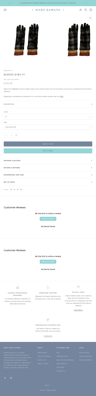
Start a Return (62, 363)
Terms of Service (85, 356)
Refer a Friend (43, 363)
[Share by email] (21, 190)
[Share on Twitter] (14, 190)
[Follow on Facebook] (5, 378)
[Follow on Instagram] (11, 378)
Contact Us (48, 336)
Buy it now (48, 151)
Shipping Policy (62, 356)
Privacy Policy (84, 352)
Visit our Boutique (44, 356)
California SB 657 (85, 360)
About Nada (42, 352)
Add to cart (48, 144)
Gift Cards (60, 367)
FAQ (58, 352)
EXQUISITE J (8, 71)
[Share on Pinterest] (18, 190)
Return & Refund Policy (65, 360)
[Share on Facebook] (11, 190)
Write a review (48, 218)
